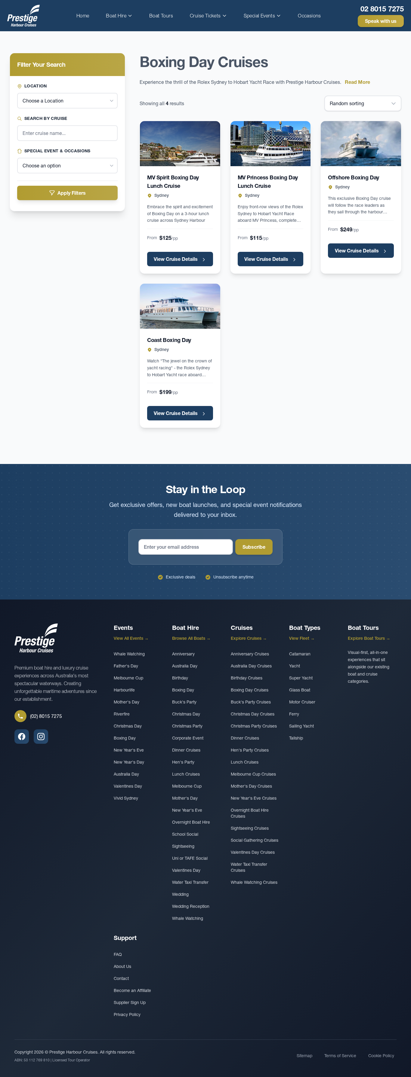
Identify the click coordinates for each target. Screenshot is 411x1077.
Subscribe (254, 547)
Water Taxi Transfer (190, 882)
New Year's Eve (129, 750)
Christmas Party (187, 726)
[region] (180, 143)
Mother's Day (126, 702)
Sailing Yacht (301, 726)
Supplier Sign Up (130, 1002)
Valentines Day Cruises (253, 852)
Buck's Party (184, 702)
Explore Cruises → (249, 638)
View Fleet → (302, 638)
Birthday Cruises (246, 678)
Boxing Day (125, 738)
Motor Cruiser (302, 702)
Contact (121, 978)
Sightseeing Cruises (250, 828)
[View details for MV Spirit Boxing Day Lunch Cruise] (180, 143)
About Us (122, 966)
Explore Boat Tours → (369, 638)
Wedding (180, 894)
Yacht (294, 666)
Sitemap (304, 1055)
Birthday (180, 678)
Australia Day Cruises (251, 666)
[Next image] (210, 144)
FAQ (118, 954)
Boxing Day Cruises (249, 690)
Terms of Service (340, 1055)
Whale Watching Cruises (254, 882)
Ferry (294, 714)
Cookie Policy (381, 1055)
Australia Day (126, 774)
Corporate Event (187, 738)
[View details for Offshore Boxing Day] (361, 143)
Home (82, 16)
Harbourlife (124, 690)
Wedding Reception (190, 906)
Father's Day (126, 666)
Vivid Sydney (126, 798)
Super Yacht (301, 678)
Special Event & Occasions (57, 151)
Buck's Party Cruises (251, 702)
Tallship (296, 738)
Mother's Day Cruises (251, 786)
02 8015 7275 (382, 9)
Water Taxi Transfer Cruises (249, 867)
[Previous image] (150, 144)
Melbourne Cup (128, 678)
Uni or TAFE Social (190, 858)
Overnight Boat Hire (191, 822)
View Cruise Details (176, 259)
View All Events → (131, 638)
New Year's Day (129, 762)
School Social (185, 834)
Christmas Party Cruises (254, 726)
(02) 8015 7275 (46, 716)
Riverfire (122, 714)
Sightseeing (183, 846)
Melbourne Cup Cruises (253, 774)
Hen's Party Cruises (250, 750)
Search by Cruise (45, 118)
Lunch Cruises (186, 774)
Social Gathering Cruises (254, 840)
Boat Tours (161, 16)
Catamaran (300, 654)
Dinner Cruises (186, 750)
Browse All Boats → (191, 638)
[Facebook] (21, 736)
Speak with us (381, 21)
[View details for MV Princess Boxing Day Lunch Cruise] (270, 143)
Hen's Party (183, 762)
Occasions (309, 16)
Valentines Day (128, 786)
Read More (357, 82)
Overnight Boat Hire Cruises (250, 813)
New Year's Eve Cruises (254, 798)
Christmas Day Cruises (252, 714)
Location (35, 86)
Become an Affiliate (132, 990)
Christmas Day (128, 726)
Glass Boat (299, 690)
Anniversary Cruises (250, 654)
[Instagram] (41, 736)
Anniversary (183, 654)
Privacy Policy (127, 1014)
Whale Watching (129, 654)
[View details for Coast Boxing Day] (180, 306)
